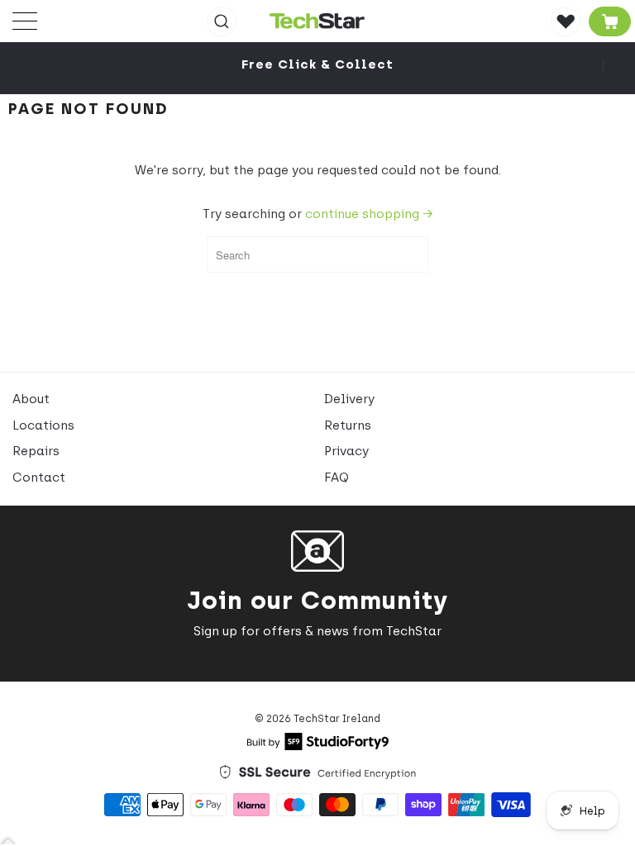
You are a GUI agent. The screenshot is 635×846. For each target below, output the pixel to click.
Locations (43, 425)
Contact (38, 477)
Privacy (346, 451)
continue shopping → (368, 214)
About (31, 399)
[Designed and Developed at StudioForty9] (318, 746)
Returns (347, 425)
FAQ (336, 477)
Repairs (36, 451)
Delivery (349, 399)
